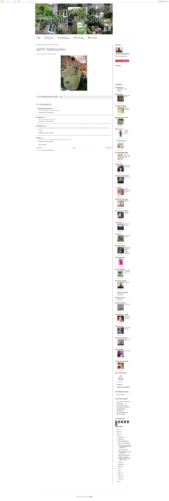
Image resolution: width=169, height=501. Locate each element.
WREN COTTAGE (121, 414)
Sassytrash (120, 129)
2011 (118, 431)
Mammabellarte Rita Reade (45, 108)
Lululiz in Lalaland (121, 105)
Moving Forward (120, 293)
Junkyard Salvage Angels (126, 132)
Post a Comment (42, 144)
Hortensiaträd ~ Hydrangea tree (127, 272)
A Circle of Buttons (122, 372)
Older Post (108, 147)
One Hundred (127, 350)
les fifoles (119, 222)
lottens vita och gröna (122, 117)
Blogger (91, 496)
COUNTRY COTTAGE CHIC (123, 401)
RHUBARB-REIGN (121, 409)
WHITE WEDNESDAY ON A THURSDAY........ (124, 452)
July (119, 468)
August (120, 466)
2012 (118, 429)
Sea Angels (120, 164)
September (121, 464)
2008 (118, 481)
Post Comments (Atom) (48, 150)
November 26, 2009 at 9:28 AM (45, 141)
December (120, 437)
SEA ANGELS (120, 410)
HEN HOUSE (120, 403)
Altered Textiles (93, 38)
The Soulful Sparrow (64, 38)
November (120, 439)
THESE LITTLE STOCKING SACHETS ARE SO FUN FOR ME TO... (124, 446)
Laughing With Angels (122, 152)
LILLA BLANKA (121, 269)
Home (38, 38)
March (119, 474)
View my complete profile (121, 56)
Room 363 (119, 384)
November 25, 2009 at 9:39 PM (45, 121)
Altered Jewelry (78, 38)
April (119, 472)
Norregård (119, 94)
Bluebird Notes (121, 257)
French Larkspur (121, 140)
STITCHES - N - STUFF (122, 314)
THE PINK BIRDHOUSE (122, 412)
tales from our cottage (122, 361)
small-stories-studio (122, 337)
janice (39, 137)
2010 (118, 433)
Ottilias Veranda (121, 245)
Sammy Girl (120, 326)
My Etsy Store (49, 38)
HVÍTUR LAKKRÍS (121, 281)
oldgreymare (120, 87)
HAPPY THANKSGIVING (124, 443)
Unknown (40, 117)
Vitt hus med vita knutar (123, 175)
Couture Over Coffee (122, 210)
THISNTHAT (41, 126)
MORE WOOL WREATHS (124, 455)
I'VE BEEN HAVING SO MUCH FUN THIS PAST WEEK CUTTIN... (124, 458)
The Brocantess (121, 297)
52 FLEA (119, 234)
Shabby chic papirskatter (123, 387)
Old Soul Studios (121, 303)
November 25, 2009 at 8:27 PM (45, 112)
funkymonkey (120, 349)
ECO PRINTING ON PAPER (126, 108)
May (119, 470)
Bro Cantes (119, 299)
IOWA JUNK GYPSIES (122, 405)
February (120, 476)
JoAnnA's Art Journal (122, 292)
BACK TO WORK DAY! (123, 441)
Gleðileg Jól (126, 282)
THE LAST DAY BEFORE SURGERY (127, 317)
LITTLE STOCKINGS (123, 449)
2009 (118, 435)
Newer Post (39, 147)
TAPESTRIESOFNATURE (123, 54)
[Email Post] (61, 96)
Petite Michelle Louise (122, 199)
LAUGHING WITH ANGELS (123, 407)
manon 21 (119, 187)
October (120, 462)
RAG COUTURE (120, 394)
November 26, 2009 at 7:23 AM (45, 133)
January (120, 479)
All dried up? (127, 304)
